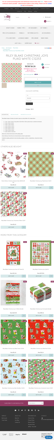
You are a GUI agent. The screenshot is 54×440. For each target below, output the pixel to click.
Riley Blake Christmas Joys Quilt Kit (41, 269)
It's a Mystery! (10, 38)
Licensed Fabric (23, 38)
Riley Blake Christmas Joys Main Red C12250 (41, 348)
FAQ (25, 11)
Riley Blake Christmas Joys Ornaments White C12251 (13, 220)
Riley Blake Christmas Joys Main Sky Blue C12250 (13, 388)
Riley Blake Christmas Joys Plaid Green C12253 (40, 181)
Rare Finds (44, 38)
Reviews (23, 114)
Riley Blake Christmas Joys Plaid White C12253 (13, 50)
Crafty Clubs (35, 8)
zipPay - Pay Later (32, 426)
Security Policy (31, 424)
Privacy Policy (31, 420)
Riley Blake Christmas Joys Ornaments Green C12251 (41, 388)
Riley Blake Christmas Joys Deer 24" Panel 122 (13, 269)
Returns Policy (31, 422)
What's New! (10, 28)
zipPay (35, 11)
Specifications (14, 114)
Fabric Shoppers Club (26, 8)
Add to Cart (38, 82)
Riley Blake (15, 47)
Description (5, 114)
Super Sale (28, 43)
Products (6, 8)
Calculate (30, 103)
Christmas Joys (6, 49)
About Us (17, 8)
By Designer (33, 28)
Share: (46, 48)
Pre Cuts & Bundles (9, 33)
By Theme (44, 28)
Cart (48, 21)
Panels (21, 33)
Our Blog (17, 420)
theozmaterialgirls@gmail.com (46, 419)
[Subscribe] (42, 403)
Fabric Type (21, 28)
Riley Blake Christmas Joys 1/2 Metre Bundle (13, 309)
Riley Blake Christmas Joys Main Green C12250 (13, 348)
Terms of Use (31, 418)
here (42, 1)
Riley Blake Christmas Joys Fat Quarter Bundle (40, 309)
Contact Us (19, 11)
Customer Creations (45, 8)
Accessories (46, 33)
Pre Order (35, 38)
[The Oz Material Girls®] (7, 17)
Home (3, 47)
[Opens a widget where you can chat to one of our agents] (49, 437)
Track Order (4, 420)
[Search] (29, 17)
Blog (12, 8)
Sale (37, 43)
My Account (48, 17)
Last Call (18, 43)
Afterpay (30, 11)
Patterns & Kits (33, 33)
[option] (12, 73)
